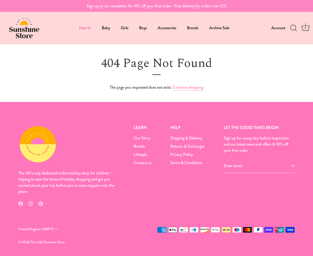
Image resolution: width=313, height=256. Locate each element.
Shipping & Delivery (186, 138)
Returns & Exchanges (187, 146)
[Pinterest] (40, 203)
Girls (124, 28)
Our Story (142, 138)
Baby (106, 28)
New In (85, 28)
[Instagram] (30, 203)
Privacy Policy (181, 154)
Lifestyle (140, 154)
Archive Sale (219, 28)
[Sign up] (292, 166)
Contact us (142, 163)
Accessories (167, 28)
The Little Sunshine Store (47, 242)
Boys (143, 28)
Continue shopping (188, 87)
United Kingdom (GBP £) (36, 229)
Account (278, 28)
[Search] (293, 28)
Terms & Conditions (186, 163)
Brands (192, 28)
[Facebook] (20, 203)
